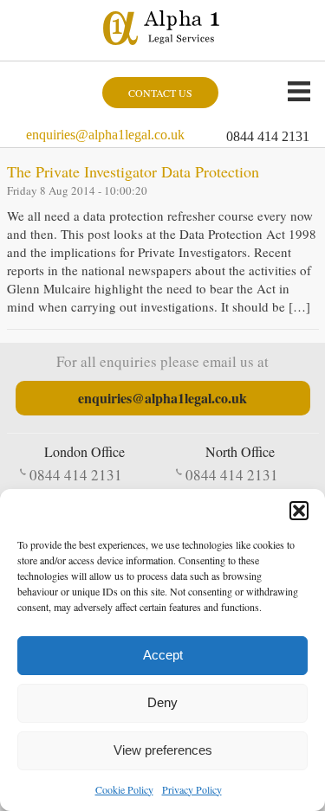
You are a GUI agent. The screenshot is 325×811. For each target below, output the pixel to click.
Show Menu (299, 91)
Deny (162, 702)
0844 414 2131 (267, 136)
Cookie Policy (124, 789)
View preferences (163, 750)
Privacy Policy (192, 789)
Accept (163, 654)
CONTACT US (160, 93)
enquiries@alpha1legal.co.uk (105, 134)
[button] (299, 510)
